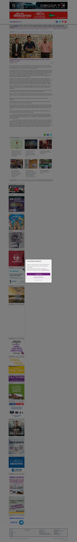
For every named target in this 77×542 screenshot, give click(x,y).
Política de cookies (45, 270)
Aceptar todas (38, 274)
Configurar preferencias (38, 277)
